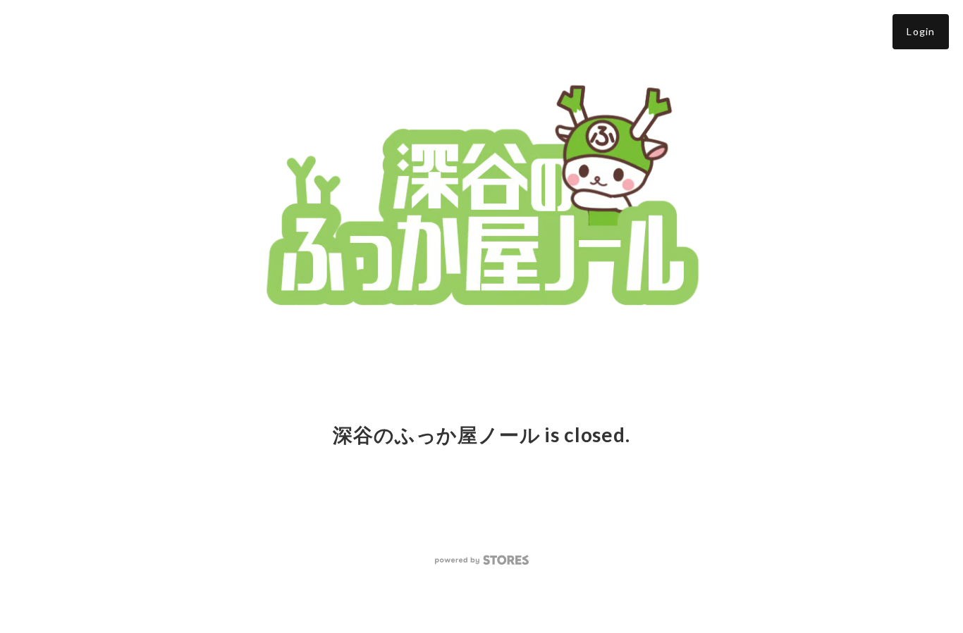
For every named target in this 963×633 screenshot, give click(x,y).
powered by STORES (482, 560)
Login (921, 31)
